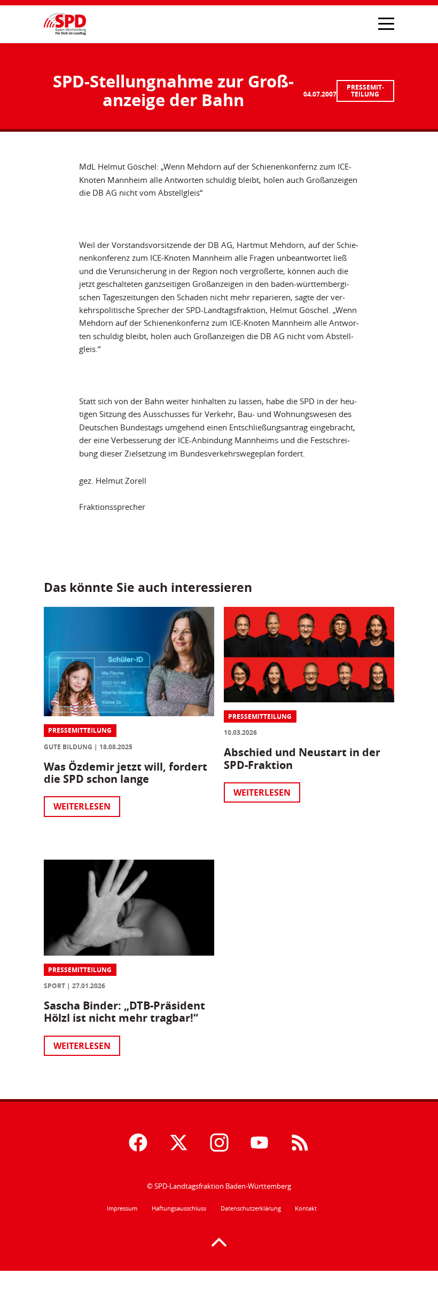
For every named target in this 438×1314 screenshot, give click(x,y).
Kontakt (306, 1208)
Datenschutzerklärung (251, 1208)
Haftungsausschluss (179, 1208)
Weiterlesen (82, 806)
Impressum (122, 1208)
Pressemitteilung (365, 91)
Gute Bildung (68, 746)
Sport (54, 985)
